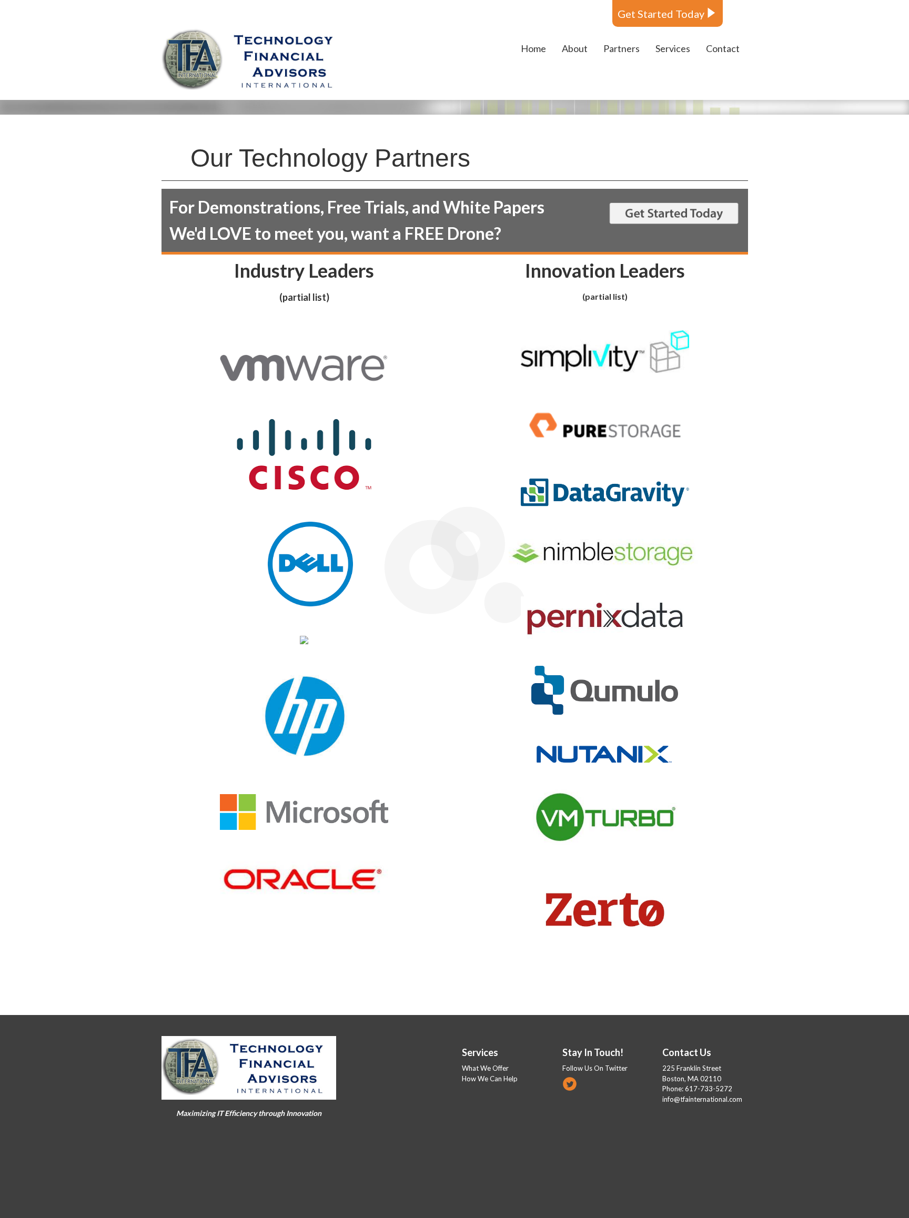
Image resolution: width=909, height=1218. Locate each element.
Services (480, 1052)
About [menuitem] (575, 48)
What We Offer (485, 1068)
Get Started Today (661, 13)
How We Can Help (490, 1078)
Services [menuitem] (672, 48)
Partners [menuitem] (621, 48)
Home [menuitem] (533, 48)
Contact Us (686, 1052)
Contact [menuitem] (723, 48)
